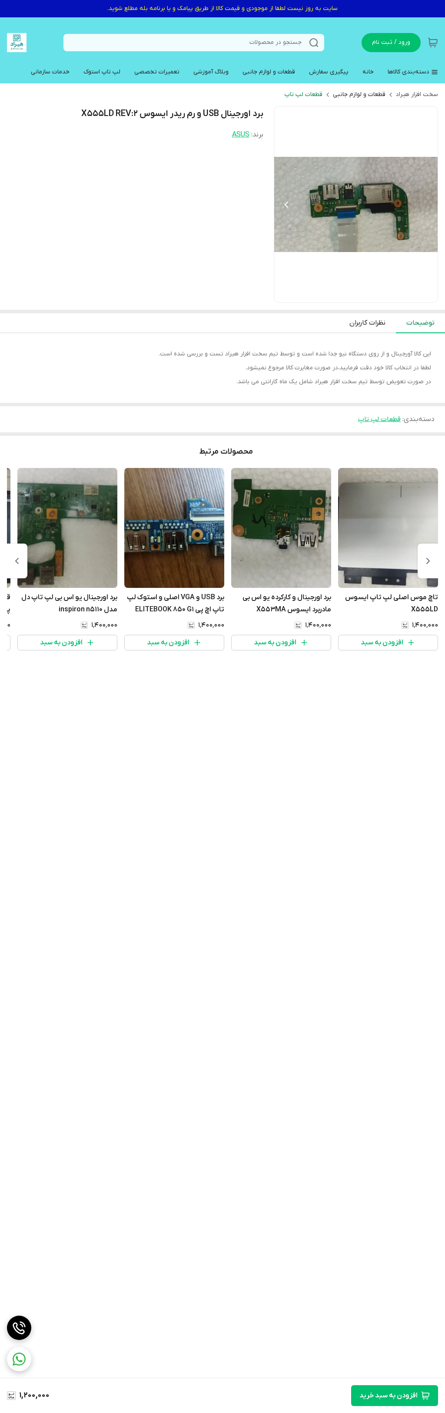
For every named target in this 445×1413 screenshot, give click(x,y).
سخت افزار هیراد (417, 94)
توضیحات (420, 322)
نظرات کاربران (367, 322)
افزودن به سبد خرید (388, 1395)
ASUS (240, 134)
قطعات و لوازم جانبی (359, 94)
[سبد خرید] (433, 42)
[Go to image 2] (349, 293)
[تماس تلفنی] (19, 1328)
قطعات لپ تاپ (303, 94)
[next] (17, 561)
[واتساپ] (19, 1359)
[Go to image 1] (359, 293)
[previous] (428, 561)
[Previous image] (286, 204)
